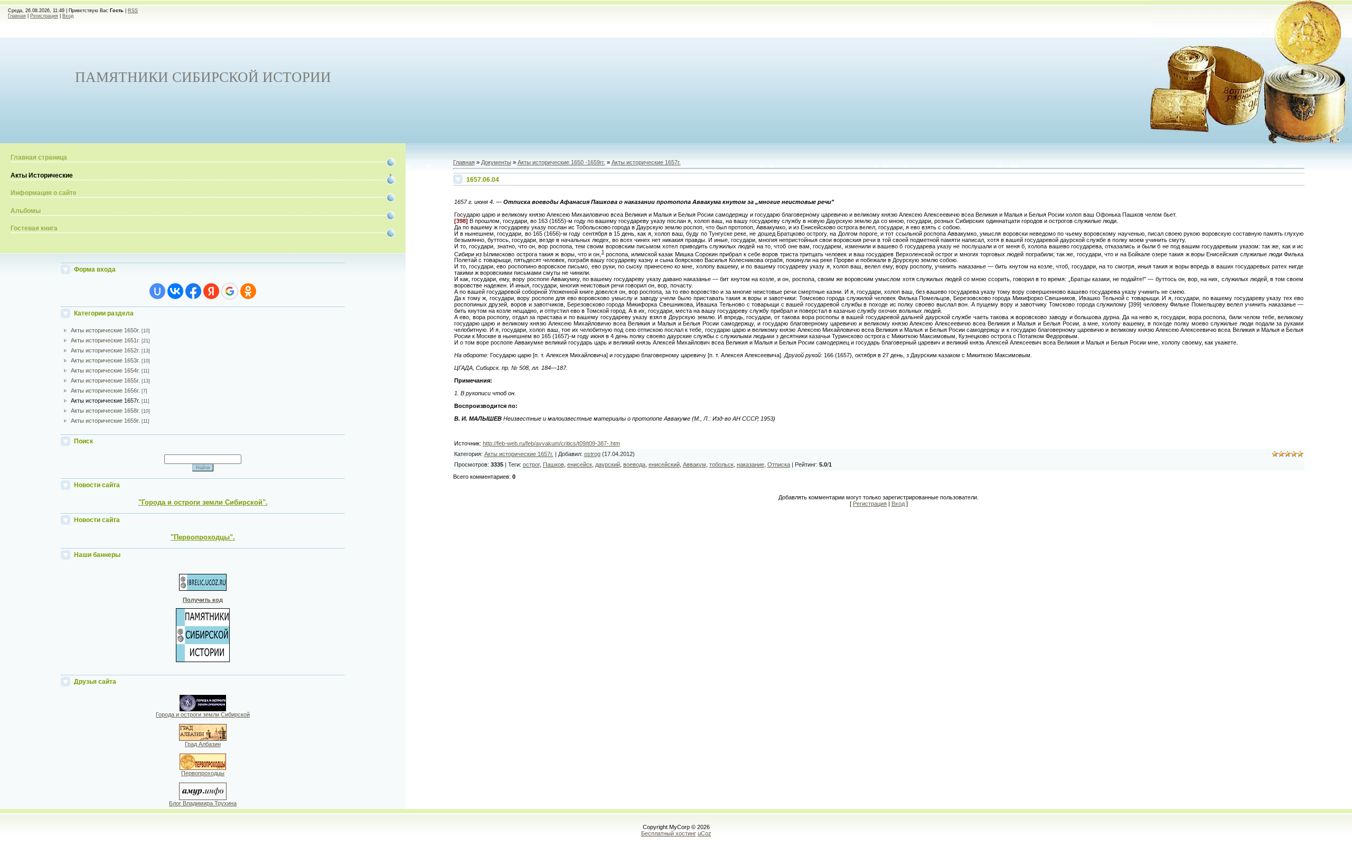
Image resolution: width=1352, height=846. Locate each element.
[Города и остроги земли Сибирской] (203, 709)
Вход (67, 15)
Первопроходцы (202, 773)
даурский (607, 464)
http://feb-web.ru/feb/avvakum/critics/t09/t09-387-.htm (551, 443)
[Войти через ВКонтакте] (175, 291)
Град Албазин (203, 744)
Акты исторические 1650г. (105, 330)
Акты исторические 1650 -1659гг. (561, 162)
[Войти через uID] (157, 291)
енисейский (664, 464)
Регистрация (44, 15)
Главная (17, 15)
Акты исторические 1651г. (105, 340)
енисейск (579, 464)
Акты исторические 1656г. (105, 390)
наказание (750, 464)
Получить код (203, 600)
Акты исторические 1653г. (105, 360)
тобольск (721, 464)
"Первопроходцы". (203, 537)
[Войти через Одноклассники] (248, 291)
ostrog (592, 454)
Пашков (553, 464)
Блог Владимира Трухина (203, 803)
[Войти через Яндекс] (211, 291)
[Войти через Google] (229, 291)
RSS (133, 10)
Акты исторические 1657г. (105, 400)
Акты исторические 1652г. (105, 350)
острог (531, 464)
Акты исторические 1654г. (105, 370)
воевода (634, 464)
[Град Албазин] (203, 739)
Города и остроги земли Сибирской (203, 714)
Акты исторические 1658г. (105, 410)
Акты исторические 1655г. (105, 380)
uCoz (704, 833)
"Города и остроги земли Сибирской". (203, 502)
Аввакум (694, 464)
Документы (496, 162)
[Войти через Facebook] (193, 291)
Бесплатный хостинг (668, 833)
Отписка (778, 464)
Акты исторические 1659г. (105, 420)
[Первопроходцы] (203, 768)
